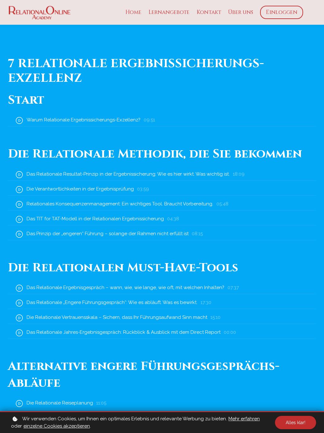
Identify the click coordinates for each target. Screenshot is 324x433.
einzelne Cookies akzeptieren (56, 426)
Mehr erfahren (244, 419)
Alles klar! (295, 422)
